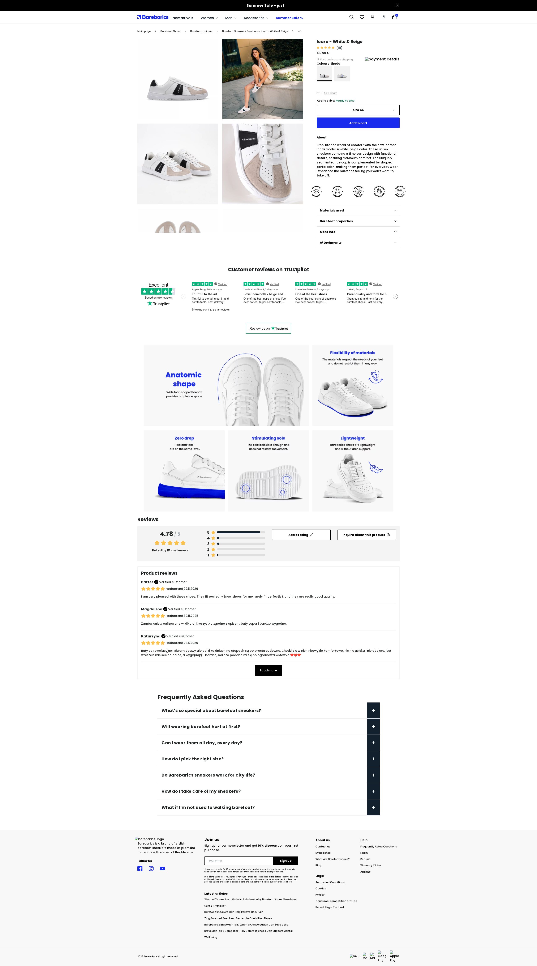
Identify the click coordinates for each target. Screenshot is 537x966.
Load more (268, 670)
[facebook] (139, 868)
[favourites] (362, 17)
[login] (372, 17)
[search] (351, 17)
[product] (324, 73)
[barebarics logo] (152, 16)
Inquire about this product (364, 535)
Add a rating (298, 535)
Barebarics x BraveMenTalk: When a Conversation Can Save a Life (246, 924)
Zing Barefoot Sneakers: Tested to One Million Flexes (238, 918)
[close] (397, 5)
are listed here (285, 882)
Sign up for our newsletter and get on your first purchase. (251, 847)
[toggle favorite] (298, 44)
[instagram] (151, 868)
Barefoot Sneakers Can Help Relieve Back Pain (233, 912)
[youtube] (162, 868)
